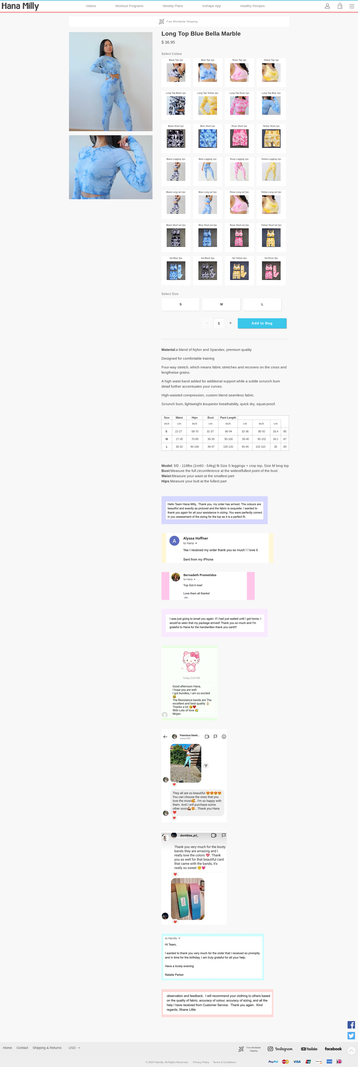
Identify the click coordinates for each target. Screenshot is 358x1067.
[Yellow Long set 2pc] (271, 204)
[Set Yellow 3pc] (239, 270)
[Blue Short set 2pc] (207, 237)
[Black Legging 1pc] (176, 171)
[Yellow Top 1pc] (271, 72)
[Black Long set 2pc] (176, 204)
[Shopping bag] (341, 6)
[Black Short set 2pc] (176, 237)
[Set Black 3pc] (207, 270)
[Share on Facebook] (351, 1025)
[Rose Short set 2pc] (239, 237)
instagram (273, 1044)
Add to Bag (262, 323)
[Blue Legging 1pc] (207, 171)
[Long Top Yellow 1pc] (207, 105)
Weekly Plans (173, 6)
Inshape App (211, 6)
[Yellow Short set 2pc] (271, 237)
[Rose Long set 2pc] (239, 204)
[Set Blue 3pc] (176, 270)
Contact (22, 1048)
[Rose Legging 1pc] (239, 171)
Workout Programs (129, 6)
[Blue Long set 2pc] (207, 204)
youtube (302, 1044)
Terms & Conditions (224, 1062)
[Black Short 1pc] (176, 138)
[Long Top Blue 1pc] (271, 105)
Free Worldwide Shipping (182, 21)
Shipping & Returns (47, 1048)
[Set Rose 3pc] (271, 270)
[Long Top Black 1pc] (176, 105)
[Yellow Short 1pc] (271, 138)
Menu (353, 2)
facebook (329, 1044)
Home (7, 1048)
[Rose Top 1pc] (239, 72)
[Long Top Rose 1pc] (239, 105)
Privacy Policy (201, 1062)
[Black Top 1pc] (176, 72)
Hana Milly (20, 6)
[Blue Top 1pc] (207, 72)
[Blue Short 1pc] (207, 138)
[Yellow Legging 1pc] (271, 171)
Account (327, 2)
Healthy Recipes (252, 6)
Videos (91, 6)
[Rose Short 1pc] (239, 138)
